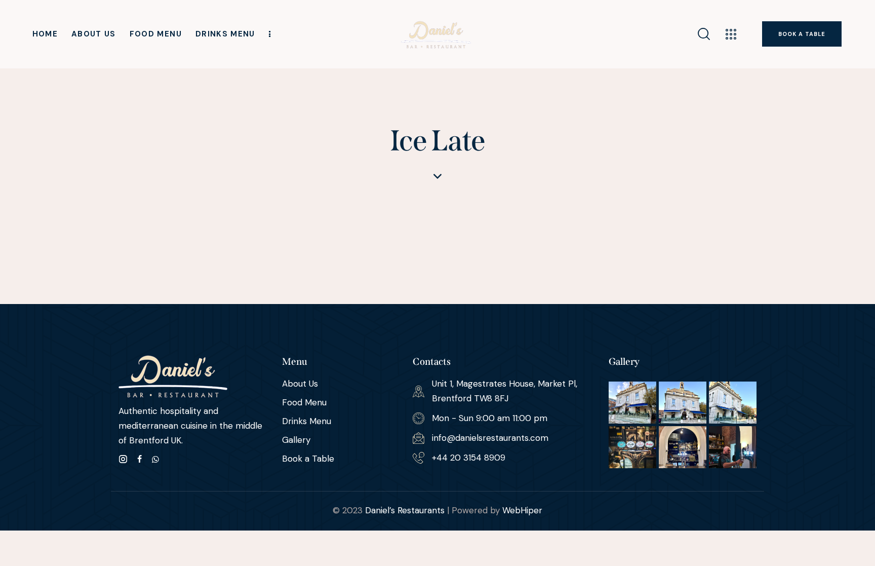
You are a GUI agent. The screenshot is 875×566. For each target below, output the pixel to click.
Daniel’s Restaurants (405, 510)
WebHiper (522, 510)
